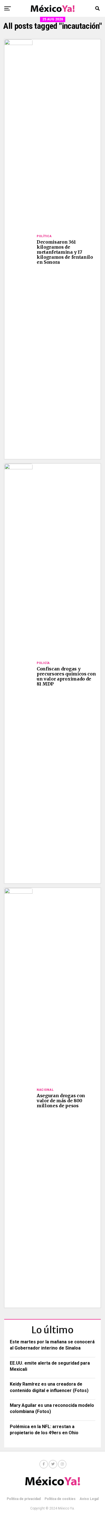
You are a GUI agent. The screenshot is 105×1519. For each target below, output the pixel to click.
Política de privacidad (24, 1499)
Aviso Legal (89, 1499)
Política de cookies (60, 1499)
